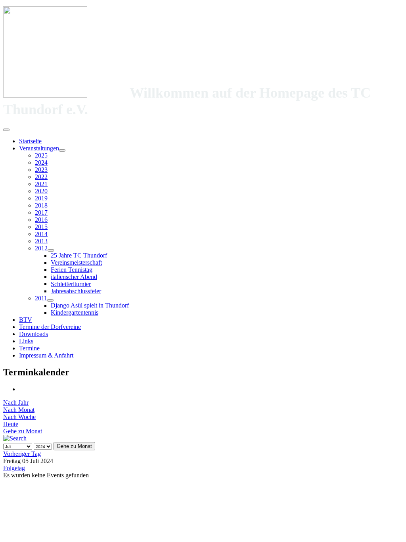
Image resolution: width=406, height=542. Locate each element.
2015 (41, 226)
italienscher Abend (74, 276)
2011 (41, 298)
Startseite (30, 141)
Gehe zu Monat (22, 431)
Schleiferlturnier (71, 284)
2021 (41, 184)
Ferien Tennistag (71, 269)
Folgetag (14, 468)
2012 (41, 248)
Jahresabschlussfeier (76, 291)
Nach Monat (18, 409)
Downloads (33, 334)
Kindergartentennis (74, 312)
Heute (10, 424)
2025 (41, 155)
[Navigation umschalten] (6, 130)
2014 (41, 234)
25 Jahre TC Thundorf (79, 255)
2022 (41, 176)
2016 (41, 219)
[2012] (51, 250)
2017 (41, 212)
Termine (29, 348)
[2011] (50, 300)
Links (26, 341)
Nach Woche (19, 416)
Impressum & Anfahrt (46, 355)
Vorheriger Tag (22, 453)
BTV (25, 319)
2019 (41, 198)
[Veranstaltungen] (62, 150)
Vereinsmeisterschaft (76, 262)
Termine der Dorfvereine (50, 326)
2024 (41, 162)
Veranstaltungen (39, 148)
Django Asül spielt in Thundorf (90, 305)
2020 (41, 191)
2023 (41, 169)
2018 (41, 205)
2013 (41, 241)
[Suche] (15, 438)
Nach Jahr (16, 402)
